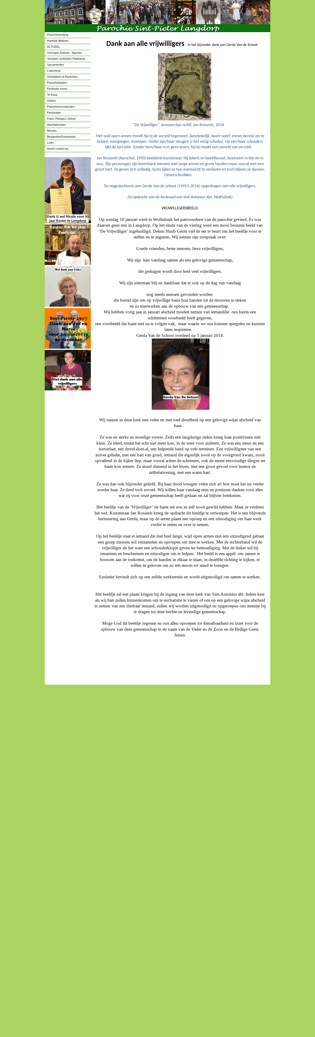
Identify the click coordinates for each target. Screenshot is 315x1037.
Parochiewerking (57, 34)
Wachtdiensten (56, 124)
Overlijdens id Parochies (62, 76)
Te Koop (52, 94)
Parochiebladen (57, 82)
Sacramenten (55, 64)
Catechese (54, 70)
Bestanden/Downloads (61, 136)
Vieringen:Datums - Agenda (64, 52)
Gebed (51, 100)
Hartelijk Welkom (57, 40)
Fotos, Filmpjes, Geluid (61, 118)
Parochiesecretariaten (61, 106)
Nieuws (51, 130)
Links (50, 142)
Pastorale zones (57, 88)
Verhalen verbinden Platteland (66, 58)
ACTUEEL (53, 46)
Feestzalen (54, 112)
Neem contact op (57, 148)
